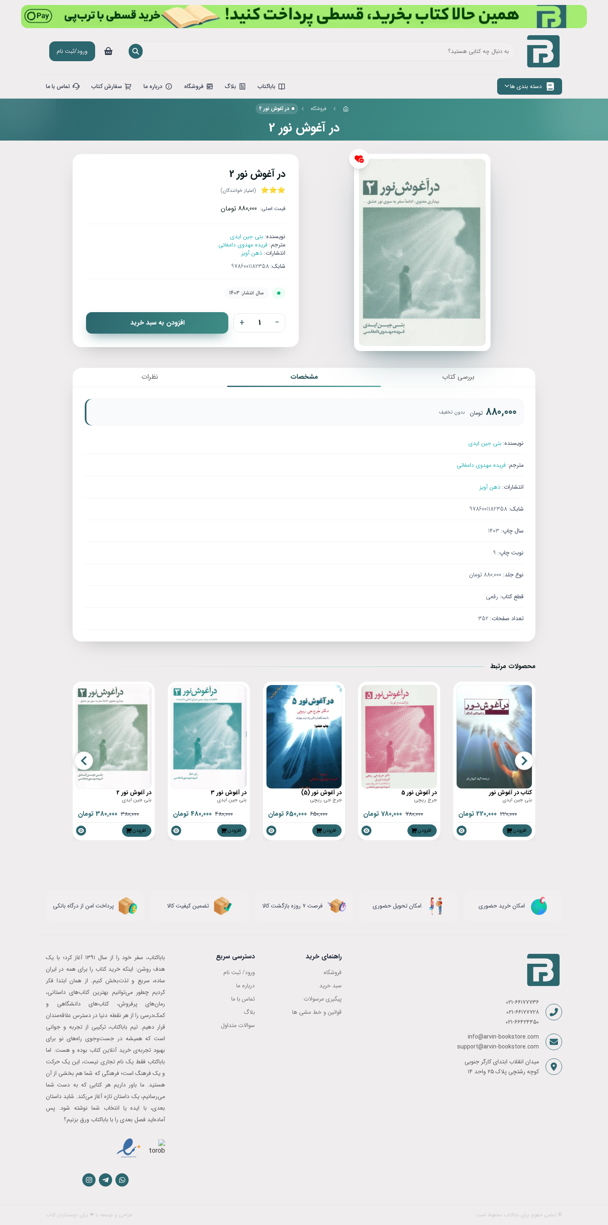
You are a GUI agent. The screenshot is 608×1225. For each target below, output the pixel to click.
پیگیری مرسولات (322, 999)
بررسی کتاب (458, 377)
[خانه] (345, 109)
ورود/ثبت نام (72, 51)
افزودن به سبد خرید (157, 323)
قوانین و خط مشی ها (316, 1012)
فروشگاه (318, 108)
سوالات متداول (238, 1025)
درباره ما (245, 985)
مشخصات (304, 377)
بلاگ (249, 1012)
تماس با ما (243, 999)
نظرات (149, 377)
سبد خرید (330, 985)
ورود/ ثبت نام (239, 972)
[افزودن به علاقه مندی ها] (359, 159)
